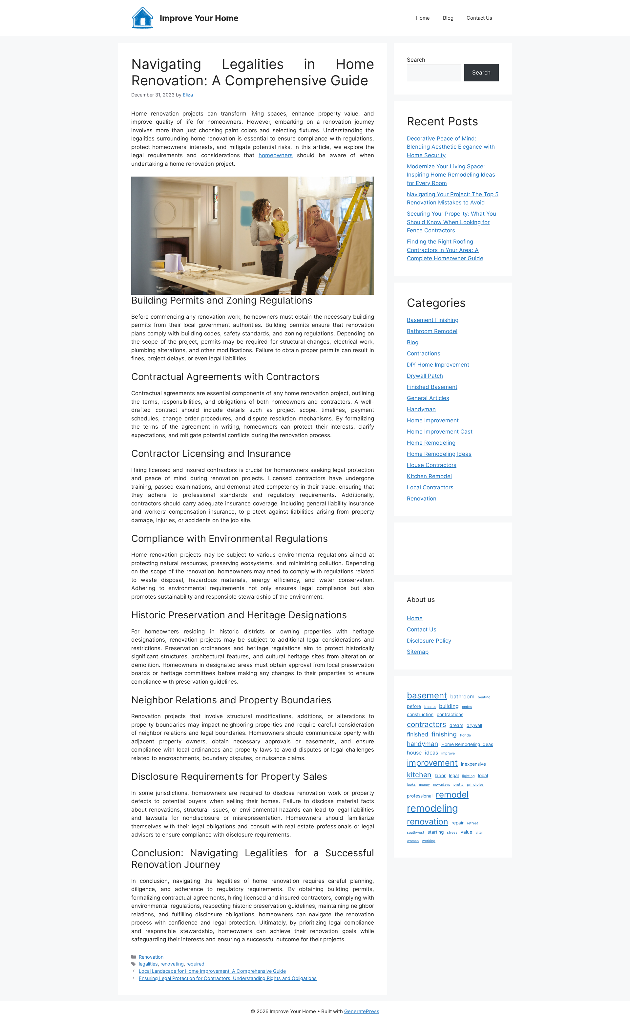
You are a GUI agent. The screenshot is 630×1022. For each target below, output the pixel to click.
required (195, 964)
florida (465, 735)
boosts (430, 707)
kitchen (419, 774)
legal (454, 775)
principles (475, 784)
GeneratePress (361, 1011)
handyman (422, 744)
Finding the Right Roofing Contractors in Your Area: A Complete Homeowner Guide (445, 250)
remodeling (432, 808)
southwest (415, 832)
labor (440, 775)
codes (467, 707)
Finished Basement (432, 387)
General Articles (428, 398)
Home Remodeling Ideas (439, 454)
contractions (450, 714)
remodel (452, 794)
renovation (427, 821)
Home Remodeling (431, 442)
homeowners (276, 155)
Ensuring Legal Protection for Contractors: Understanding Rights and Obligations (228, 978)
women (413, 841)
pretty (458, 784)
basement (427, 695)
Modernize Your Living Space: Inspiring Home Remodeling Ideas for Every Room (451, 174)
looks (411, 784)
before (414, 706)
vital (479, 832)
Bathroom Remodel (432, 331)
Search (416, 59)
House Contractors (431, 465)
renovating (172, 964)
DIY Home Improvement (438, 364)
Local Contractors (430, 487)
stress (452, 832)
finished (417, 734)
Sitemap (418, 652)
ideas (431, 752)
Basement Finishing (432, 320)
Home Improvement (433, 420)
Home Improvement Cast (439, 431)
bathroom (462, 696)
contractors (426, 724)
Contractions (423, 353)
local (483, 775)
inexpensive (473, 764)
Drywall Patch (425, 376)
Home (423, 18)
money (424, 784)
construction (420, 714)
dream (456, 725)
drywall (474, 725)
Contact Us (479, 18)
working (428, 841)
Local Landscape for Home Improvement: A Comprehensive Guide (212, 971)
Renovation (151, 957)
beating (484, 697)
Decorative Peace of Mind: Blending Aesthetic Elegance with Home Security (451, 147)
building (449, 706)
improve (448, 753)
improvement (432, 763)
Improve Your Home (199, 18)
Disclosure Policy (429, 640)
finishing (444, 734)
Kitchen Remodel (429, 476)
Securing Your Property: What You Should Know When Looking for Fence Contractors (451, 222)
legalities (148, 964)
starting (436, 832)
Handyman (421, 409)
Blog (448, 18)
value (466, 832)
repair (458, 822)
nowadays (441, 784)
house (414, 752)
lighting (468, 776)
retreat (472, 823)
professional (419, 795)
